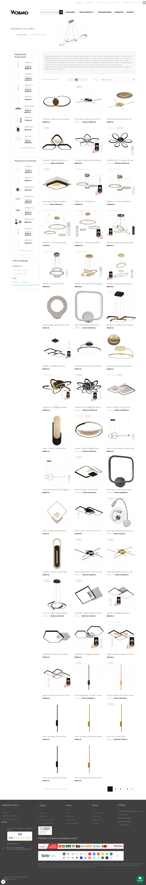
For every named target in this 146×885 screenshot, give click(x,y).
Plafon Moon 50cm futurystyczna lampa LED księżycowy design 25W (30, 219)
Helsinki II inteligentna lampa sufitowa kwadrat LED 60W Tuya (120, 613)
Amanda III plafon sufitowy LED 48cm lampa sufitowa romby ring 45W (56, 160)
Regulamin (43, 816)
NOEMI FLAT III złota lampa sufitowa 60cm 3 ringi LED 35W (30, 196)
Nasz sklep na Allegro (10, 816)
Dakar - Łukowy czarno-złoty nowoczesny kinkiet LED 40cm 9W (56, 448)
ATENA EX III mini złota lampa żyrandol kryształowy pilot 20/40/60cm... (54, 242)
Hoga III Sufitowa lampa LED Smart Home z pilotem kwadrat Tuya (121, 654)
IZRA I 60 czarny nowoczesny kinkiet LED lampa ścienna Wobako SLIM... (56, 736)
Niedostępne (20, 273)
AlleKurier (43, 833)
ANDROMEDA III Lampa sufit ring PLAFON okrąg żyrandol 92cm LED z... (121, 160)
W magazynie (21, 270)
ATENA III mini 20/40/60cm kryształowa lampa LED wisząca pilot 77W (55, 284)
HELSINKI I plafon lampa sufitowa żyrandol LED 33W (88, 613)
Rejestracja (70, 816)
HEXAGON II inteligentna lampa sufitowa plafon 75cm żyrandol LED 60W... (89, 654)
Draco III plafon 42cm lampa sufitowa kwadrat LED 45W (86, 490)
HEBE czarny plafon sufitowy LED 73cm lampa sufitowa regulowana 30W (88, 572)
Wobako (14, 879)
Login (67, 812)
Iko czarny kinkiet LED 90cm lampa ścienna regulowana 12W (89, 695)
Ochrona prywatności (46, 820)
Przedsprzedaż (97, 820)
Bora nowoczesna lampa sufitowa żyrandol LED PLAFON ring (88, 366)
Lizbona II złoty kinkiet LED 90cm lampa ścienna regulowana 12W (29, 74)
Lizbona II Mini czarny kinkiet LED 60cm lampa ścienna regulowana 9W (30, 229)
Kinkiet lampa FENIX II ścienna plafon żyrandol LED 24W (30, 127)
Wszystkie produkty (26, 250)
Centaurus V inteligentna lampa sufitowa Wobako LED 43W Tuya (55, 407)
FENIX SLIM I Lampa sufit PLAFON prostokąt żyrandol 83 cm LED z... (89, 531)
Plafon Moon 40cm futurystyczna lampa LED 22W (30, 187)
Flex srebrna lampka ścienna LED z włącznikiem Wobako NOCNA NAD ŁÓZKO (120, 531)
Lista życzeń (70, 820)
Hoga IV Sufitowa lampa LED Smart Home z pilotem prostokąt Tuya (57, 695)
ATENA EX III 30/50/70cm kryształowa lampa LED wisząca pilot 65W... (87, 201)
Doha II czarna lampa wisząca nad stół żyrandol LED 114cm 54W (120, 448)
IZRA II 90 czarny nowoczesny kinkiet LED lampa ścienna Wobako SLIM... (56, 778)
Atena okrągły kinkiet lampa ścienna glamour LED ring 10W (57, 325)
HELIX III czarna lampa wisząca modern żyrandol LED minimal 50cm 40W (55, 613)
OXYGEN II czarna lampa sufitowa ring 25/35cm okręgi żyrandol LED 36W (56, 119)
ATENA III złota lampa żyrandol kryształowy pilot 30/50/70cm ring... (121, 284)
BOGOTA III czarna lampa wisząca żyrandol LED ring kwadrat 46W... (120, 325)
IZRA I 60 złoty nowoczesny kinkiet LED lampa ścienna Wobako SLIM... (89, 736)
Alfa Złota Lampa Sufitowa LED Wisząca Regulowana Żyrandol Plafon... (119, 119)
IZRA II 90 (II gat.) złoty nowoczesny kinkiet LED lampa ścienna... (119, 736)
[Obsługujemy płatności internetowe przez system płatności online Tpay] (79, 856)
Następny (133, 789)
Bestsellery (96, 816)
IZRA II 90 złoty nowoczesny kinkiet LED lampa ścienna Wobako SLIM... (89, 778)
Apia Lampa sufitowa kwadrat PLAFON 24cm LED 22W (29, 106)
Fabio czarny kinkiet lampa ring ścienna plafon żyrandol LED (119, 490)
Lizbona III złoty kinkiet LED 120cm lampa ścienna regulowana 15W (29, 178)
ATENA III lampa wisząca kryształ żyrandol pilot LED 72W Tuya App (120, 242)
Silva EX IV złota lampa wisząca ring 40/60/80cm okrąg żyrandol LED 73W (30, 117)
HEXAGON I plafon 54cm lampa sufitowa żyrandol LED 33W (55, 654)
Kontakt (95, 823)
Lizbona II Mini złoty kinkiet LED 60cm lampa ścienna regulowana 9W (30, 96)
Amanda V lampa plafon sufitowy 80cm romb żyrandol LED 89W (88, 160)
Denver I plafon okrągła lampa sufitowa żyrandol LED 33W (87, 448)
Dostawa (42, 812)
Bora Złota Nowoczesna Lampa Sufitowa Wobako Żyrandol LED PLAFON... (119, 366)
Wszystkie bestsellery (28, 148)
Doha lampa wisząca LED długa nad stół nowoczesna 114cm (57, 490)
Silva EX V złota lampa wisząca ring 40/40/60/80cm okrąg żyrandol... (30, 136)
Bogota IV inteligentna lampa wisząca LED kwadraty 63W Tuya (56, 366)
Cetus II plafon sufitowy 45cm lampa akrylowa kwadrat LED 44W (120, 407)
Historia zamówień (72, 823)
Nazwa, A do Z (118, 79)
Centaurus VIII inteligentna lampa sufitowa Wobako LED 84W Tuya (88, 407)
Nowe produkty (97, 812)
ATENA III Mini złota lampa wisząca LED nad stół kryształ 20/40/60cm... (89, 284)
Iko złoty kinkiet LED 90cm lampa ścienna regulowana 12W (120, 695)
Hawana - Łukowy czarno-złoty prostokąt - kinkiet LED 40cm (55, 572)
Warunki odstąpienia (46, 823)
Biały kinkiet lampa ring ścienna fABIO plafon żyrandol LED (87, 325)
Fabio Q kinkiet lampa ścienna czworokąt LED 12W (54, 531)
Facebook (6, 812)
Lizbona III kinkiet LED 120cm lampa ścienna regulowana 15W (30, 85)
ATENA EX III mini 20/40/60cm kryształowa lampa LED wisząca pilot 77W (119, 201)
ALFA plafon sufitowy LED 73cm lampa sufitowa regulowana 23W (87, 119)
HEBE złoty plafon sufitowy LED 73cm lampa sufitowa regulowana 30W (120, 572)
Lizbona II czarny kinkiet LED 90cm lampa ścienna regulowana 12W (30, 62)
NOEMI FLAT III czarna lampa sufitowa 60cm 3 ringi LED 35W (30, 208)
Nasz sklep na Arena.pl (11, 819)
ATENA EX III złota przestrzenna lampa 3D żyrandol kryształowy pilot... (87, 242)
